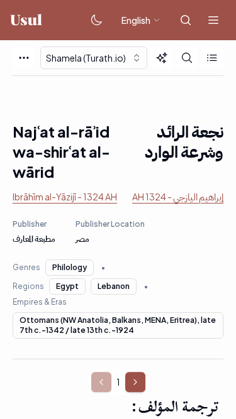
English (135, 20)
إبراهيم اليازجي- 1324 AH (177, 196)
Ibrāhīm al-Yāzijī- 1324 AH (65, 196)
